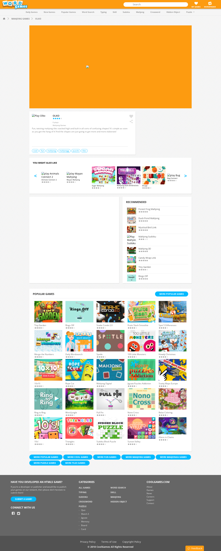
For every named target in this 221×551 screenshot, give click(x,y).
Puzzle (189, 12)
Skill (115, 12)
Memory (85, 521)
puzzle (76, 150)
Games (150, 490)
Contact (150, 503)
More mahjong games (138, 457)
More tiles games (75, 462)
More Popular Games (171, 294)
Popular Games (68, 12)
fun (42, 150)
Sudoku (126, 12)
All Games (84, 487)
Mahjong (140, 12)
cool (35, 150)
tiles (84, 150)
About (149, 486)
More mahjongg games (173, 457)
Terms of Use (109, 541)
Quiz (83, 510)
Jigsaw (84, 517)
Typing (103, 12)
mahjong (51, 150)
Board (84, 525)
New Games (49, 12)
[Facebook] (13, 513)
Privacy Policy (87, 541)
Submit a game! (23, 499)
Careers (150, 496)
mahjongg (64, 150)
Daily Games (31, 12)
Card (83, 529)
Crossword (155, 12)
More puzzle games (45, 462)
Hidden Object (173, 12)
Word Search (88, 12)
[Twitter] (18, 513)
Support (150, 499)
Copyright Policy (131, 541)
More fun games (106, 457)
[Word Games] (4, 18)
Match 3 (85, 513)
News (149, 493)
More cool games (78, 457)
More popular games (46, 457)
